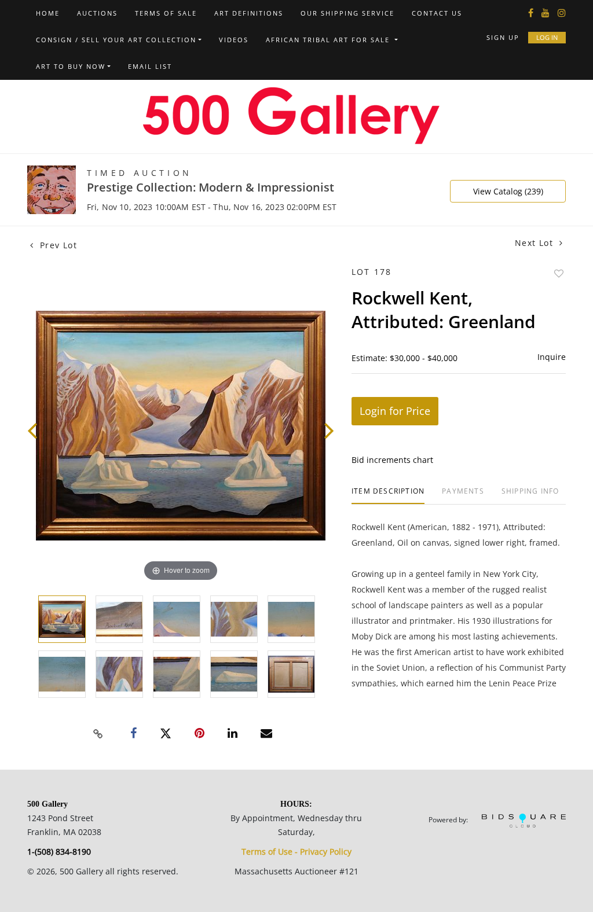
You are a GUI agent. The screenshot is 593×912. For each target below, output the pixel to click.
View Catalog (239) (508, 191)
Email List (150, 66)
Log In (547, 37)
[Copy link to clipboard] (98, 734)
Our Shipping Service (347, 13)
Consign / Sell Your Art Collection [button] (116, 39)
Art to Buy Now (70, 66)
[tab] (388, 495)
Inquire (551, 356)
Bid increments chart (392, 459)
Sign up (502, 37)
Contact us (437, 13)
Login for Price (395, 411)
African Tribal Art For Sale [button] (329, 39)
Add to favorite (559, 273)
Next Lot (536, 243)
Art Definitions (248, 13)
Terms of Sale (166, 13)
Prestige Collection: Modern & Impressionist (210, 187)
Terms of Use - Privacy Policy (296, 851)
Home (48, 13)
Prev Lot (56, 245)
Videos (233, 39)
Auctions (97, 13)
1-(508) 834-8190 (59, 851)
